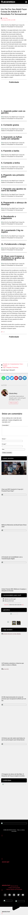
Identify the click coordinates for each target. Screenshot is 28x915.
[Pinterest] (14, 895)
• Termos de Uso (14, 886)
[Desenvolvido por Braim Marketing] (20, 901)
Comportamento (14, 364)
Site (3, 449)
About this (6, 604)
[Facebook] (9, 895)
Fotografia (9, 367)
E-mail (4, 444)
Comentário (5, 425)
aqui (23, 604)
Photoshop (15, 367)
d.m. (2, 331)
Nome (4, 439)
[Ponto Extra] (14, 623)
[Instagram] (5, 895)
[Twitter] (18, 895)
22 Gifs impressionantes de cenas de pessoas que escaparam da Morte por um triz (14, 698)
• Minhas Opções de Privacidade (14, 889)
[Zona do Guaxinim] (19, 623)
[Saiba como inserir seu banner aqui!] (9, 623)
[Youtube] (23, 895)
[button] (3, 378)
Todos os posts (13, 402)
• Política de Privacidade (14, 887)
